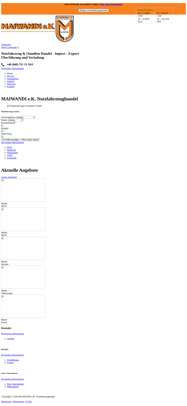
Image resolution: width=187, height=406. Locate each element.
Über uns (11, 84)
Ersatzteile (12, 158)
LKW (9, 155)
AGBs (29, 401)
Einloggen (6, 44)
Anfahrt (10, 338)
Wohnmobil (12, 152)
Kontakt (10, 86)
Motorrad (11, 150)
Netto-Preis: (6, 134)
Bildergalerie (13, 386)
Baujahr (4, 128)
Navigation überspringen (12, 68)
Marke (4, 120)
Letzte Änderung (9, 177)
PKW (9, 147)
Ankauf (10, 81)
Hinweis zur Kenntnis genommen (93, 10)
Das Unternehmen (15, 384)
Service (10, 76)
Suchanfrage (13, 78)
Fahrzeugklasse (8, 117)
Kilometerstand (8, 123)
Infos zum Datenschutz (111, 4)
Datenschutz (18, 401)
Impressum (6, 401)
